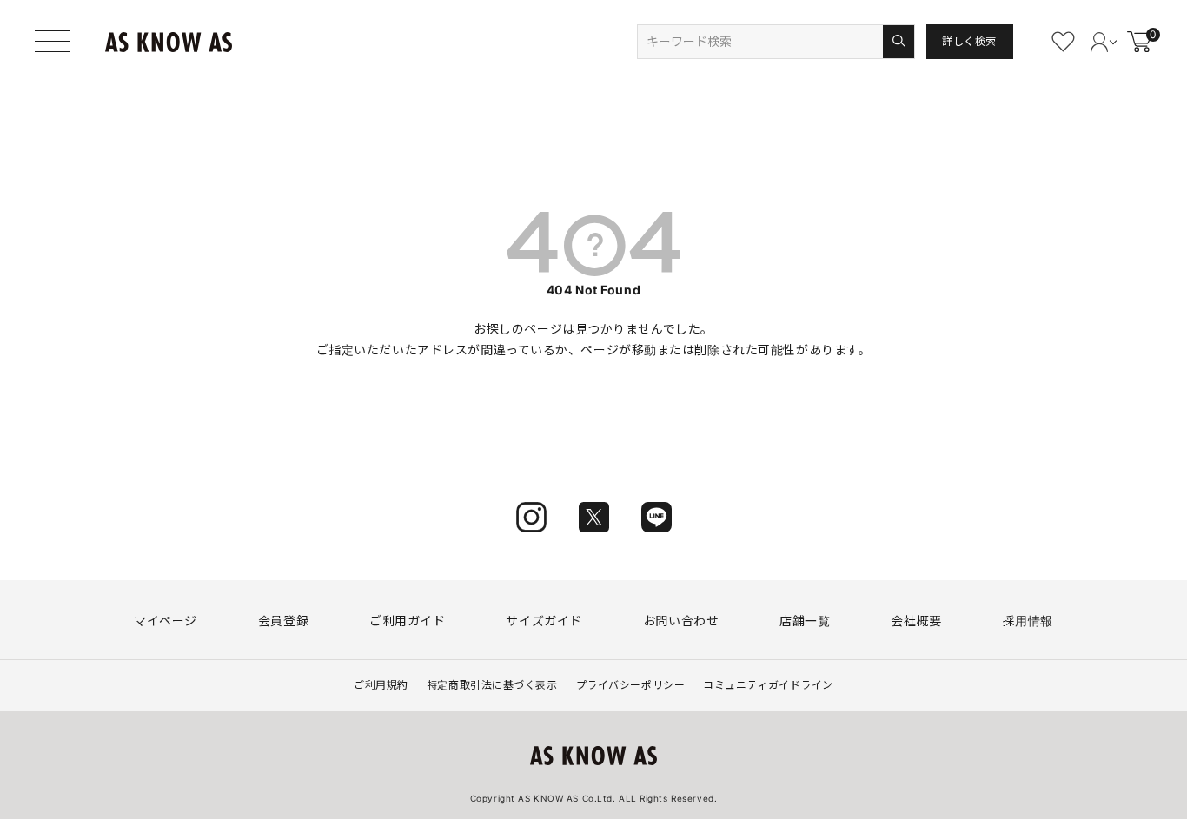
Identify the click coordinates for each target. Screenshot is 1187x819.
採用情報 (1028, 620)
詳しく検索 (969, 41)
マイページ (165, 620)
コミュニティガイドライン (768, 684)
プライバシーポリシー (631, 684)
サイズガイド (543, 620)
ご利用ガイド (407, 620)
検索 (898, 41)
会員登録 (283, 620)
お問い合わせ (681, 620)
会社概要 (916, 620)
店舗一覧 (804, 620)
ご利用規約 (381, 684)
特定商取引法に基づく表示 (492, 684)
